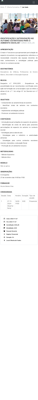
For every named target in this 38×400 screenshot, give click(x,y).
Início (2, 7)
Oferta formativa (13, 7)
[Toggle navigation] (33, 2)
